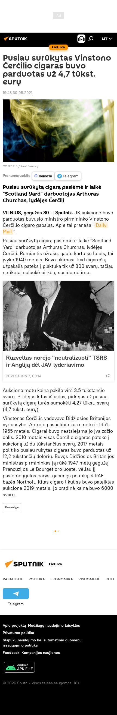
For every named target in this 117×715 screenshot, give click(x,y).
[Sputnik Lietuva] (16, 40)
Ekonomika (61, 578)
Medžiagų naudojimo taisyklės (54, 625)
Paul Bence (28, 166)
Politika (37, 578)
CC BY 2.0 (10, 166)
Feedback (11, 652)
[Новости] (43, 176)
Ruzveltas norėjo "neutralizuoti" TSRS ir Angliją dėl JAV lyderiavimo (56, 361)
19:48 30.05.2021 (17, 92)
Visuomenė (89, 578)
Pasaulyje (12, 507)
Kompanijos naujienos (40, 652)
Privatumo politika (18, 632)
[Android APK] (19, 668)
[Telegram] (68, 176)
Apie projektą (14, 625)
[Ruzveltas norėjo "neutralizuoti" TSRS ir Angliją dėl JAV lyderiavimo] (58, 316)
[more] (108, 375)
